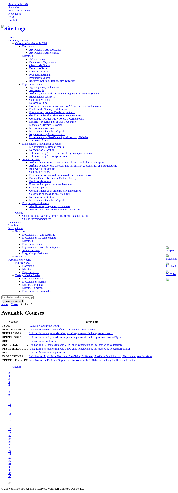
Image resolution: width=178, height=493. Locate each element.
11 (9, 401)
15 (9, 413)
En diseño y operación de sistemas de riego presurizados (60, 175)
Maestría (27, 269)
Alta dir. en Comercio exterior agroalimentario (54, 209)
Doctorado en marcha (34, 281)
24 (9, 441)
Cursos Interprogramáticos (36, 218)
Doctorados (28, 46)
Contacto (13, 19)
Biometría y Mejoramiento (43, 62)
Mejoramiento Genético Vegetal (46, 131)
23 (9, 438)
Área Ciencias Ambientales (44, 52)
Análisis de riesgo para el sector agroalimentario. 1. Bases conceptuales (68, 162)
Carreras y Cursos (18, 40)
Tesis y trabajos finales (27, 275)
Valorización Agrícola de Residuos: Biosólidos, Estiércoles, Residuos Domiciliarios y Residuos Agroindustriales (90, 356)
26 (9, 448)
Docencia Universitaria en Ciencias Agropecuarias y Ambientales (65, 106)
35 (9, 476)
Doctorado (28, 265)
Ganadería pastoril (39, 187)
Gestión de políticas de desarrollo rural (50, 193)
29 (9, 457)
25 (9, 445)
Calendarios (14, 222)
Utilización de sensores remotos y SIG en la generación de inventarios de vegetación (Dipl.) (79, 348)
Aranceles (13, 7)
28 (9, 454)
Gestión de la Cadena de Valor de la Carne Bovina (56, 118)
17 (9, 419)
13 (9, 407)
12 (9, 404)
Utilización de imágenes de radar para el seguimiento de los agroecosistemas (71, 333)
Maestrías (27, 55)
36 (9, 479)
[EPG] (14, 28)
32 (9, 466)
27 (9, 451)
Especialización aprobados (36, 291)
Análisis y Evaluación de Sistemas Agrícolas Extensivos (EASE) (64, 93)
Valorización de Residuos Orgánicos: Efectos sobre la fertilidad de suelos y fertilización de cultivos (83, 360)
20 (9, 429)
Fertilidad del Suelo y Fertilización (48, 109)
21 (9, 432)
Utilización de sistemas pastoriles (47, 352)
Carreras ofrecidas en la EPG (31, 43)
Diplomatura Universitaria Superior (41, 143)
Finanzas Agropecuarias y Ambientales (50, 184)
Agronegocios (37, 58)
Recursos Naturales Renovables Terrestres (52, 80)
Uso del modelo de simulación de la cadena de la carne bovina (63, 329)
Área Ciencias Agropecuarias (45, 49)
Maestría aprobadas (32, 284)
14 (9, 410)
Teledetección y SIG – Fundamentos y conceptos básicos (60, 153)
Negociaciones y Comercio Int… (47, 134)
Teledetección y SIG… (41, 140)
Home (11, 37)
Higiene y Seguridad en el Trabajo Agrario (52, 121)
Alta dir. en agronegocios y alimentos (49, 206)
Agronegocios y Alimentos (44, 87)
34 (9, 473)
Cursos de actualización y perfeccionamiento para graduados (55, 215)
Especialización (30, 272)
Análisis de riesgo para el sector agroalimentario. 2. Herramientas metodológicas (73, 165)
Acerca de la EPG (18, 4)
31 (9, 463)
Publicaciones (22, 262)
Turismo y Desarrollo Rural (44, 325)
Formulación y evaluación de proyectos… (52, 112)
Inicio (4, 304)
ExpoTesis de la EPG (20, 10)
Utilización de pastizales (42, 341)
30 (9, 460)
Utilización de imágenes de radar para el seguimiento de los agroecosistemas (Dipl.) (75, 337)
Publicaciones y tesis (19, 259)
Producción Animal (39, 74)
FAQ (11, 16)
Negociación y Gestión (41, 149)
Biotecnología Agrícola (42, 96)
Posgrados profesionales (35, 203)
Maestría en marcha (33, 287)
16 (9, 416)
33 (9, 470)
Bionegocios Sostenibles (42, 168)
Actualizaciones (31, 159)
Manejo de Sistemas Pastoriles (45, 124)
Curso (14, 304)
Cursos (19, 212)
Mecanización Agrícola (42, 127)
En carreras (21, 231)
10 (9, 397)
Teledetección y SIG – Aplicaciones (48, 156)
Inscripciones (15, 228)
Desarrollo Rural (38, 68)
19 (9, 426)
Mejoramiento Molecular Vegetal (47, 146)
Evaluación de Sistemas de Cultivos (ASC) (52, 178)
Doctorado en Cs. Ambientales (39, 237)
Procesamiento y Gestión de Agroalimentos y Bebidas (58, 137)
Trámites (13, 225)
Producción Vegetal (40, 77)
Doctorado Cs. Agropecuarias (38, 234)
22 (9, 435)
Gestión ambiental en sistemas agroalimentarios (55, 115)
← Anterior (14, 366)
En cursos (20, 256)
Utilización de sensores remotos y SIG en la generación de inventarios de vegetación (75, 344)
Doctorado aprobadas (34, 278)
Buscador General (14, 301)
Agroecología (36, 90)
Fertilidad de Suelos (40, 181)
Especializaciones (32, 84)
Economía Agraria (39, 71)
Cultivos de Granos (39, 99)
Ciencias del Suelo (39, 65)
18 (9, 423)
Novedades (14, 13)
